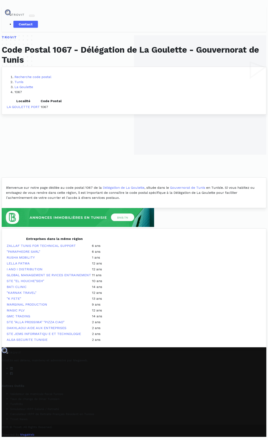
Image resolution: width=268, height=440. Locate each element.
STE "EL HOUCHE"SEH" (25, 281)
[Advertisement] (134, 146)
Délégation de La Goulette (123, 188)
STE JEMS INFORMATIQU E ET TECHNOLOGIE (44, 334)
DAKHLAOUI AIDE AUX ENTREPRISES (36, 328)
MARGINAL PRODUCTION (27, 304)
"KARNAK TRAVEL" (21, 293)
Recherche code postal (32, 77)
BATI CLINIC (17, 287)
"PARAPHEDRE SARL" (23, 252)
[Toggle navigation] (32, 16)
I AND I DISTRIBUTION (25, 269)
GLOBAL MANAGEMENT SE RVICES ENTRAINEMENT (49, 275)
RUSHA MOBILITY (21, 257)
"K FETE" (14, 299)
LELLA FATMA (18, 263)
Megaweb (80, 360)
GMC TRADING (18, 316)
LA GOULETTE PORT (23, 107)
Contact (26, 24)
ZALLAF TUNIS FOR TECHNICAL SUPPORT (41, 246)
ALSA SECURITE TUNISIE (27, 340)
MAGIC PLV (15, 310)
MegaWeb (27, 434)
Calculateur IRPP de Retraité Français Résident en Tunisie (52, 414)
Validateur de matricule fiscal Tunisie (36, 394)
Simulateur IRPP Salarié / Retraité (34, 409)
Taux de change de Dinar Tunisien (34, 399)
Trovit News (19, 419)
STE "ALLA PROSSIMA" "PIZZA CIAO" (35, 322)
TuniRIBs (16, 404)
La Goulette (23, 87)
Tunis (18, 82)
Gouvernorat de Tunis (187, 188)
